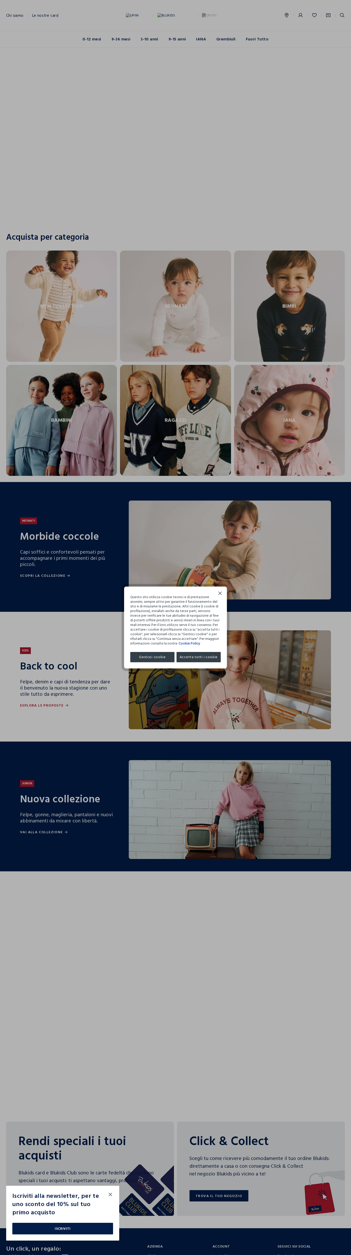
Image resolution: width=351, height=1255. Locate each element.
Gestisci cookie (152, 657)
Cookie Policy (189, 643)
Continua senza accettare (220, 594)
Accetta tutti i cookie (199, 657)
